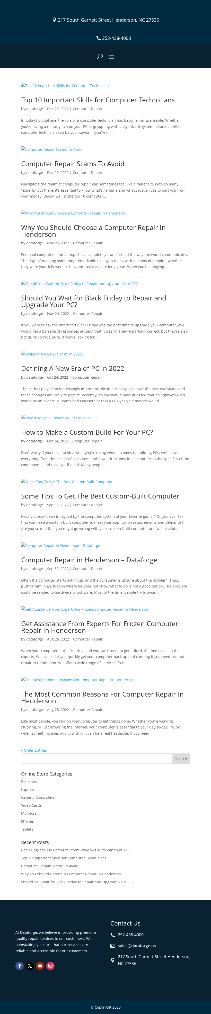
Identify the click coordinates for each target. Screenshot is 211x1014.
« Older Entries (34, 750)
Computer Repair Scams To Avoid (73, 163)
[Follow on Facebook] (19, 966)
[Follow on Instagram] (50, 966)
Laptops (28, 789)
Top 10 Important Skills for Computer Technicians (98, 99)
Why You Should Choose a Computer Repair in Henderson (93, 231)
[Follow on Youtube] (40, 966)
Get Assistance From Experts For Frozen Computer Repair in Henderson (99, 627)
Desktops (29, 781)
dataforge (34, 108)
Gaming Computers (38, 797)
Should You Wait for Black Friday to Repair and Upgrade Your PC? (93, 301)
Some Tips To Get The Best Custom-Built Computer (100, 496)
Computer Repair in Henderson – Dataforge (89, 559)
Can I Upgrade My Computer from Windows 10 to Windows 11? (75, 850)
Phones (27, 821)
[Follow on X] (30, 966)
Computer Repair (87, 108)
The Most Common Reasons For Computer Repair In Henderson (102, 697)
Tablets (27, 829)
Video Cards (31, 805)
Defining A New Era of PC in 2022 (72, 368)
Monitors (29, 813)
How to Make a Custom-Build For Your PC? (87, 432)
